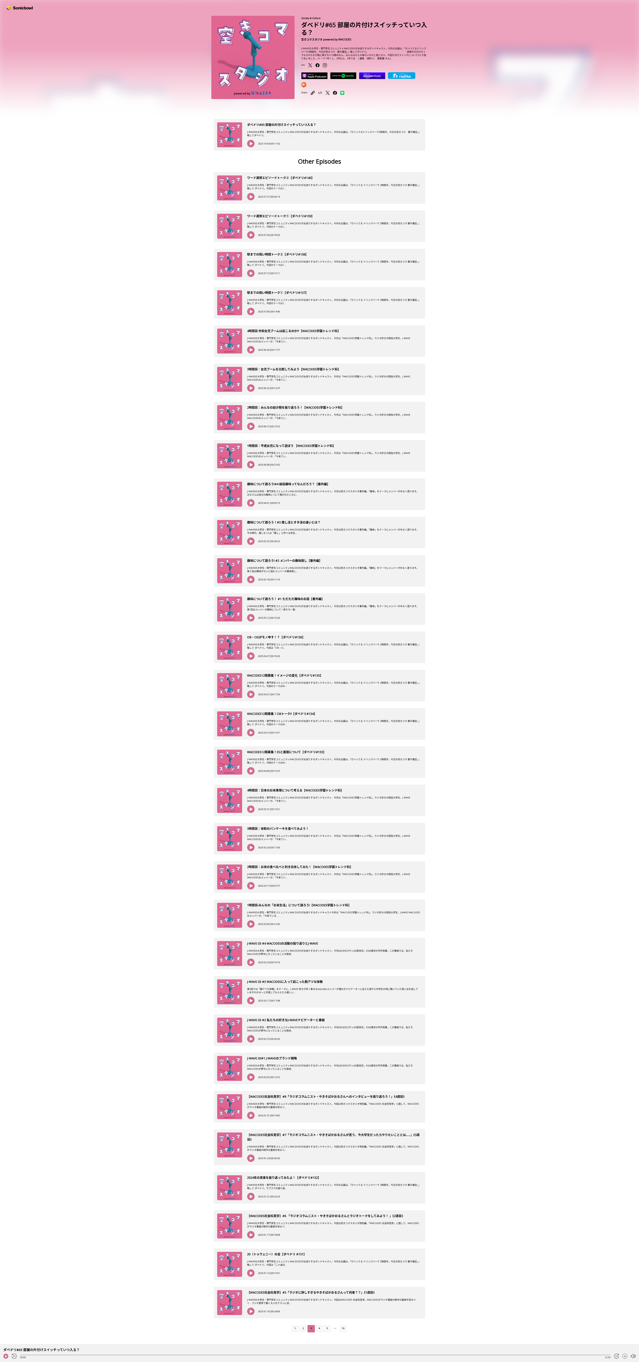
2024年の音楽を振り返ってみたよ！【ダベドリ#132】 (284, 1178)
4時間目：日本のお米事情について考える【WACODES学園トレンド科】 (295, 790)
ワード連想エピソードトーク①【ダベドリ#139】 (280, 216)
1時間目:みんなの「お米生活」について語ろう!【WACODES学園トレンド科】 (299, 905)
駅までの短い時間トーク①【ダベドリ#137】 (277, 293)
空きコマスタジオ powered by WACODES (326, 39)
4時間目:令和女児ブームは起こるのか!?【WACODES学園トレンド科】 (293, 331)
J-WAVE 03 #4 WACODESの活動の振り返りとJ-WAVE (282, 943)
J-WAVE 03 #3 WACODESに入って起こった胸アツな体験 (285, 982)
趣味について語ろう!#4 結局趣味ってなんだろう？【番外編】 (288, 484)
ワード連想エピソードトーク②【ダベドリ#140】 (280, 178)
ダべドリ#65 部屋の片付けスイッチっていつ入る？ (281, 125)
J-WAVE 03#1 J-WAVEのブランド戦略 (272, 1058)
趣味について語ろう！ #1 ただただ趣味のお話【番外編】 (285, 599)
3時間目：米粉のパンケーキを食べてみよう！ (278, 829)
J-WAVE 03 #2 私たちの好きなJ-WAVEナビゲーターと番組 (286, 1020)
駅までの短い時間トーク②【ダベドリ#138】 (277, 254)
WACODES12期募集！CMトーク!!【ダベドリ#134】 (282, 714)
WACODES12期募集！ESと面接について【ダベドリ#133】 (286, 752)
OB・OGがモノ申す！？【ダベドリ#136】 (276, 637)
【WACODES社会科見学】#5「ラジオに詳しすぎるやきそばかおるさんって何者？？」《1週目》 (311, 1292)
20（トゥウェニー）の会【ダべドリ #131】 (276, 1254)
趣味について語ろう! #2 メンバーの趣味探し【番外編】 (284, 561)
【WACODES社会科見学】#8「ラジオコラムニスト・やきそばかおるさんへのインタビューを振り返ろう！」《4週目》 (326, 1097)
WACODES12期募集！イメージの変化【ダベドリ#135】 (285, 675)
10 (343, 1328)
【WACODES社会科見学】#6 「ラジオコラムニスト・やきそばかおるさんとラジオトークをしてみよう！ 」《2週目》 (326, 1216)
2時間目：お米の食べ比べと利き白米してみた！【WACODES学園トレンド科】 (300, 867)
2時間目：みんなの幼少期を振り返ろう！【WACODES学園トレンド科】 (295, 407)
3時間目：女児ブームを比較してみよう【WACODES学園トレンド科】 (294, 369)
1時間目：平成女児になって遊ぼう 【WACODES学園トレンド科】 (291, 446)
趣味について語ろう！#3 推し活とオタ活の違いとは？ (283, 522)
